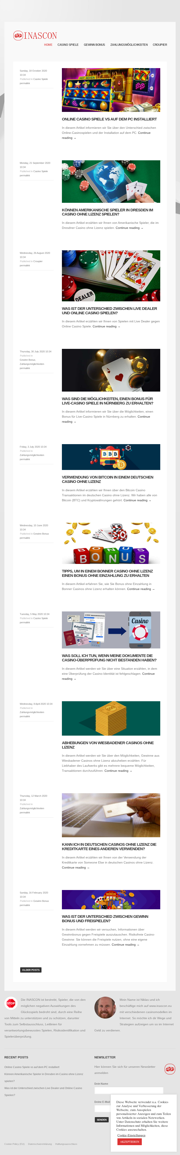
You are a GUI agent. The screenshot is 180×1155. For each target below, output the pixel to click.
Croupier (160, 44)
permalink (25, 83)
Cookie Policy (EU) (14, 1144)
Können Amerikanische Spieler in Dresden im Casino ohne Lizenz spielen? (107, 212)
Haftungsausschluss (66, 1144)
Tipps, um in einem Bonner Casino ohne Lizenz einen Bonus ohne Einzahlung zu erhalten (107, 573)
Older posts (31, 970)
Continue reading (130, 228)
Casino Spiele (68, 44)
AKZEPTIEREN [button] (129, 1142)
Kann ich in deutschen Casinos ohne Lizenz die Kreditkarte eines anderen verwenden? (109, 846)
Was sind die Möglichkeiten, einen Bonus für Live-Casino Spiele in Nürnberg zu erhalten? (107, 401)
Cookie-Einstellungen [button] (131, 1135)
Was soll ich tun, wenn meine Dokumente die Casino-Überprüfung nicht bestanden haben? (109, 657)
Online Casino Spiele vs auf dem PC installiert (109, 119)
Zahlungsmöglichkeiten (129, 44)
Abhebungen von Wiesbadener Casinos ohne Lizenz (108, 745)
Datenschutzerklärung (40, 1144)
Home (48, 44)
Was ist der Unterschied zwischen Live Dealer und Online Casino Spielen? (109, 310)
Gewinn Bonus (94, 44)
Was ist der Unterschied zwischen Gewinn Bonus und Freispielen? (105, 918)
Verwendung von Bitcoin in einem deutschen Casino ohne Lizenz (107, 479)
